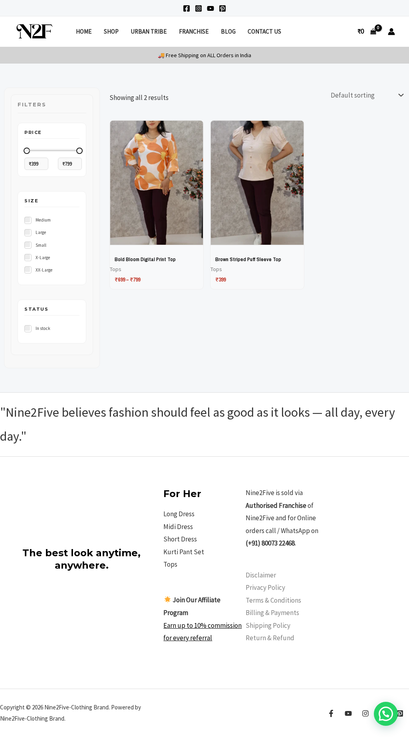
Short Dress (180, 539)
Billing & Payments (272, 612)
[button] (386, 714)
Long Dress (179, 513)
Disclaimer (261, 575)
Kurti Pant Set (183, 551)
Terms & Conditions (273, 600)
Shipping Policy (268, 625)
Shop (111, 31)
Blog (228, 31)
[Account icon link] (391, 31)
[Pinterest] (222, 8)
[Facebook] (186, 8)
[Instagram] (198, 8)
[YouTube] (210, 8)
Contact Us (264, 31)
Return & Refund (270, 637)
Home (83, 31)
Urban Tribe (149, 31)
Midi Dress (178, 526)
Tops (170, 564)
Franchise (193, 31)
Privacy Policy (265, 587)
